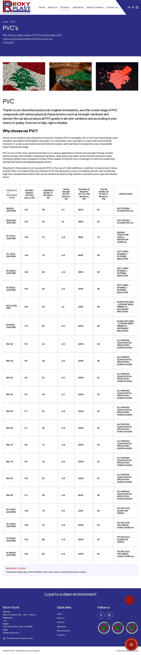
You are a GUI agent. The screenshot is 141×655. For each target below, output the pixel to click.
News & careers (95, 7)
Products (60, 622)
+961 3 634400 (10, 627)
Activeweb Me (34, 651)
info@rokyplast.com (11, 633)
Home (42, 7)
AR (129, 7)
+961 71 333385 (25, 627)
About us (52, 7)
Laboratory (78, 7)
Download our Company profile (20, 638)
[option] (24, 77)
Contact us (112, 7)
